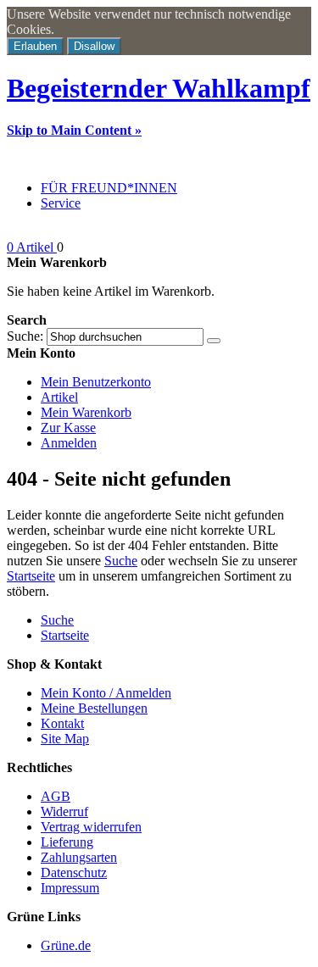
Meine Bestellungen (94, 708)
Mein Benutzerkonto (96, 382)
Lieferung (67, 842)
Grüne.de (66, 945)
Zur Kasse (68, 427)
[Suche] (213, 340)
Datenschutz (74, 872)
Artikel (59, 397)
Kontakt (62, 723)
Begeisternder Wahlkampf (158, 88)
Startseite (31, 576)
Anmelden (69, 443)
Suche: (25, 336)
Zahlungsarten (79, 857)
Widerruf (64, 811)
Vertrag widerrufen (91, 827)
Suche (120, 560)
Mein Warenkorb (86, 412)
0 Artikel (32, 247)
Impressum (70, 888)
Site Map (65, 738)
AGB (55, 796)
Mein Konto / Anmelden (106, 693)
